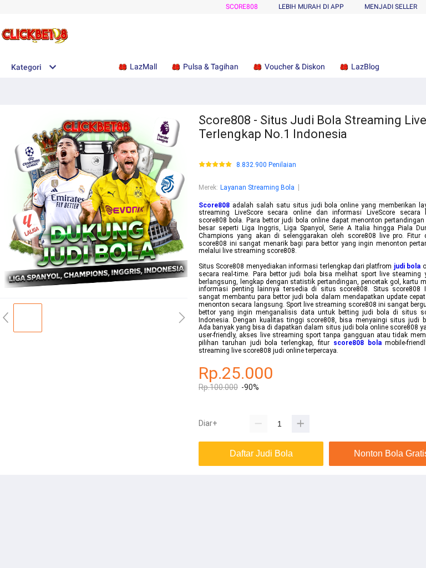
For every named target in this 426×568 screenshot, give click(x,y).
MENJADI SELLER (390, 7)
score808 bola (357, 343)
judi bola (407, 266)
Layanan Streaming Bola (257, 187)
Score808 (242, 7)
